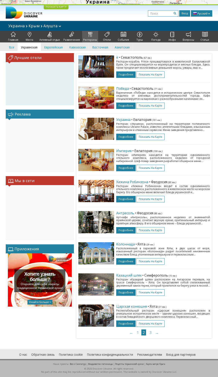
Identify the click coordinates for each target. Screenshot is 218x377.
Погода (156, 40)
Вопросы (188, 40)
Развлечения (71, 40)
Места (29, 40)
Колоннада (125, 244)
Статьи (205, 40)
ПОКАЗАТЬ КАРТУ (56, 6)
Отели (107, 40)
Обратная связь (43, 354)
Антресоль (125, 213)
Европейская (53, 47)
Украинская (29, 47)
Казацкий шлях (129, 275)
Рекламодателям (149, 354)
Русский (202, 13)
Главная (13, 40)
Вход (185, 13)
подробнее (126, 74)
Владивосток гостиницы (100, 363)
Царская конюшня (131, 306)
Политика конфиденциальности (110, 354)
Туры (139, 40)
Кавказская (77, 47)
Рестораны (90, 40)
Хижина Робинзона (132, 182)
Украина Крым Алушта (33, 25)
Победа (122, 88)
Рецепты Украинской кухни (129, 363)
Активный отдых (49, 40)
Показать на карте (150, 74)
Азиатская (122, 47)
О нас (23, 354)
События (123, 40)
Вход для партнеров (181, 354)
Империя (124, 150)
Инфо (172, 40)
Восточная (100, 47)
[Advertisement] (40, 145)
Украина (123, 119)
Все (11, 47)
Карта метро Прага (155, 363)
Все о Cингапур (78, 363)
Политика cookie (71, 354)
